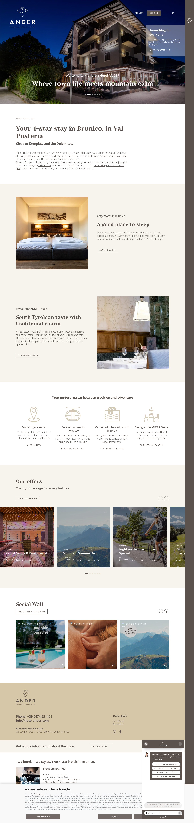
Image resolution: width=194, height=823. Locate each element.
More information (43, 817)
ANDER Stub (44, 165)
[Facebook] (166, 611)
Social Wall (118, 720)
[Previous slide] (160, 498)
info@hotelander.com (32, 720)
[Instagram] (160, 611)
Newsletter (118, 724)
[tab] (85, 94)
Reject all (115, 817)
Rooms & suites (107, 250)
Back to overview (27, 498)
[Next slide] (166, 498)
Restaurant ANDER (28, 355)
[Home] (189, 20)
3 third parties (39, 794)
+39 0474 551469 (39, 716)
